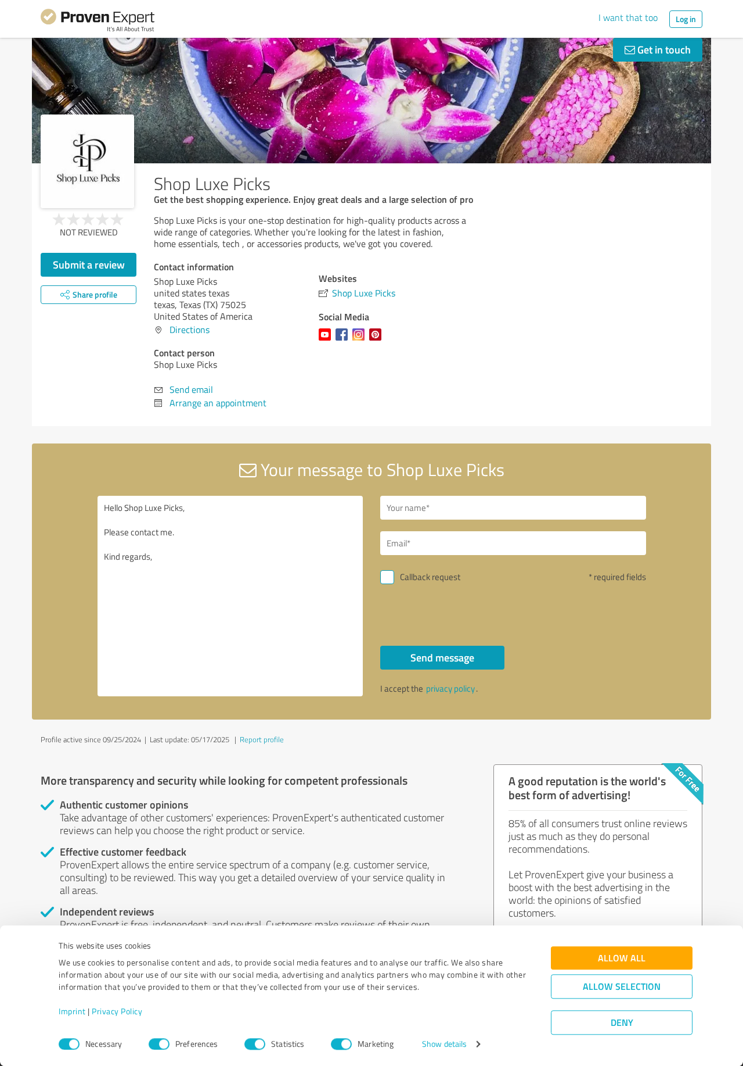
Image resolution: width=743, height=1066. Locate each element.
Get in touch (663, 49)
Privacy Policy (117, 1011)
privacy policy (450, 688)
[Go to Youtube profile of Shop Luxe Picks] (327, 340)
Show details (444, 1044)
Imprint (72, 1011)
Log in (686, 18)
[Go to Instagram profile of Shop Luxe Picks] (360, 340)
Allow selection (622, 986)
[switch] (159, 1044)
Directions (189, 329)
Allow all (621, 958)
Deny (622, 1022)
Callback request (430, 577)
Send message (442, 657)
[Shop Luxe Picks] (87, 161)
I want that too (628, 17)
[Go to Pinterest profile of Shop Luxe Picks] (377, 340)
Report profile (262, 739)
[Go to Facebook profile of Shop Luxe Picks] (344, 340)
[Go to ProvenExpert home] (97, 22)
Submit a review (89, 264)
